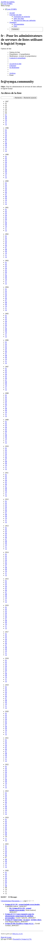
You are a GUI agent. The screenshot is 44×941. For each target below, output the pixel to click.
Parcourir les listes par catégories (25, 20)
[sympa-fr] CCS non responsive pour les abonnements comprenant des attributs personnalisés (19, 916)
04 (6, 136)
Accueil (12, 13)
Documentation (19, 24)
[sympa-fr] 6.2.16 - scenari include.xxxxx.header (22, 904)
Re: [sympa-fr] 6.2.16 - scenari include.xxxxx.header (20, 909)
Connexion (15, 29)
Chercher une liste (15, 15)
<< (21, 901)
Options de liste (14, 52)
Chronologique (6, 901)
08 (6, 117)
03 (6, 134)
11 (6, 122)
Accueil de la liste (15, 64)
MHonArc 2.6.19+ (17, 934)
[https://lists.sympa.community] (6, 4)
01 (6, 130)
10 (6, 120)
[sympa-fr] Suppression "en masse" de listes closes (23, 920)
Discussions (15, 901)
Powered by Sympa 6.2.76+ (22, 939)
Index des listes (19, 18)
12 (6, 124)
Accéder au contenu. (8, 2)
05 (6, 137)
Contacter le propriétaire (17, 58)
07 (6, 115)
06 (6, 139)
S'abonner (12, 66)
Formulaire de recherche (22, 17)
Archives (12, 73)
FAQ (15, 26)
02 (6, 132)
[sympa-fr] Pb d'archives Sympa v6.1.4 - (19, 923)
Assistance (13, 22)
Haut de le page (6, 937)
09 (6, 119)
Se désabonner (14, 67)
